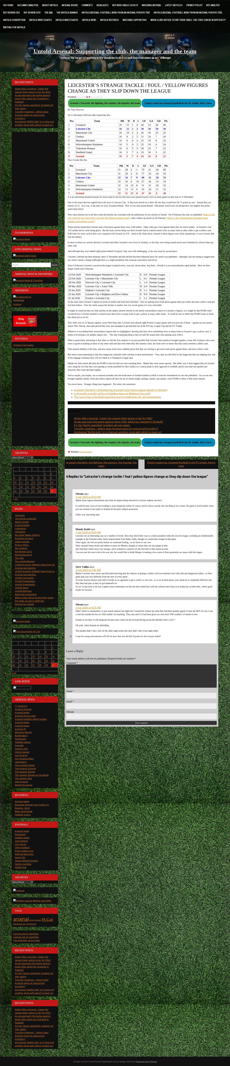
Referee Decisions (24, 854)
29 (46, 490)
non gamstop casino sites (26, 940)
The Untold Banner (67, 12)
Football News (22, 837)
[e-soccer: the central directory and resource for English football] (19, 890)
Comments (87, 5)
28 (39, 490)
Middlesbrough (19, 924)
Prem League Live (24, 850)
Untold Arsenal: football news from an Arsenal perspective (116, 12)
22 (46, 486)
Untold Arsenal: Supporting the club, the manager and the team (115, 51)
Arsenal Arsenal (23, 709)
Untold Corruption (14, 20)
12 (27, 482)
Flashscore (20, 738)
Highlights (103, 5)
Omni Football (22, 847)
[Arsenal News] (21, 239)
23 (52, 486)
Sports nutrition (23, 863)
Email (70, 701)
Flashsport (20, 834)
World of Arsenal (23, 784)
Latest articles (174, 5)
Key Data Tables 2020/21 (125, 5)
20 (33, 486)
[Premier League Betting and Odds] (32, 900)
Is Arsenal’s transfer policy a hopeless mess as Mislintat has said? (112, 393)
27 (33, 490)
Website (70, 712)
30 (52, 490)
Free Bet (19, 745)
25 (21, 490)
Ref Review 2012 (11, 12)
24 (15, 490)
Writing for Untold (14, 27)
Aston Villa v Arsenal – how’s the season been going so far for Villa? (113, 418)
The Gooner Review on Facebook (32, 775)
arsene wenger (35, 920)
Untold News (89, 20)
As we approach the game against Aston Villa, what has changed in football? (118, 421)
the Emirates (31, 924)
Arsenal (17, 304)
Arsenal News (22, 722)
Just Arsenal (21, 755)
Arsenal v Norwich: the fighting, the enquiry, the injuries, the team (101, 464)
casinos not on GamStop (26, 933)
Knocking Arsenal (151, 5)
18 (21, 486)
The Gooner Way (23, 778)
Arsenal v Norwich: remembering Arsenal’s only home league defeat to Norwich (120, 390)
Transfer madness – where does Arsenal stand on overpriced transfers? (116, 428)
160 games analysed (27, 5)
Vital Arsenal (21, 781)
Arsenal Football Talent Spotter (31, 719)
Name (70, 691)
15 (46, 482)
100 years (8, 5)
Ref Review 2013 (32, 12)
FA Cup (47, 919)
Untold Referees (109, 20)
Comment (72, 663)
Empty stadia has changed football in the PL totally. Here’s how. (181, 464)
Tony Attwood (96, 96)
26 (27, 490)
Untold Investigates (40, 20)
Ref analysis (213, 5)
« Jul (15, 498)
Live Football (21, 840)
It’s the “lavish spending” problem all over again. (102, 425)
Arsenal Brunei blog (25, 715)
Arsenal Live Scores (23, 345)
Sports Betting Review (26, 860)
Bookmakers (21, 735)
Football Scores (23, 814)
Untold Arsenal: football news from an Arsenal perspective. (188, 12)
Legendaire (21, 761)
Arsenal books (70, 5)
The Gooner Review (25, 771)
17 (15, 486)
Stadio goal (20, 867)
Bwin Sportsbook (23, 811)
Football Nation (23, 742)
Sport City (20, 857)
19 (27, 486)
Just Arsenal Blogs (24, 758)
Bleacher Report (23, 732)
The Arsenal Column (25, 768)
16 (52, 482)
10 (15, 482)
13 (33, 482)
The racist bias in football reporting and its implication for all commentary (117, 397)
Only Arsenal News (25, 765)
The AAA (48, 12)
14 (39, 482)
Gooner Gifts (21, 748)
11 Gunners (21, 705)
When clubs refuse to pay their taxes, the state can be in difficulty (188, 20)
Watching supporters (135, 20)
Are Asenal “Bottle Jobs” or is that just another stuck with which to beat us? (118, 432)
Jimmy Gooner (22, 752)
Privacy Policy (194, 5)
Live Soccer (20, 844)
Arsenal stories (85, 451)
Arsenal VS (20, 728)
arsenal (21, 919)
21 (39, 486)
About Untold (50, 5)
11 (21, 482)
